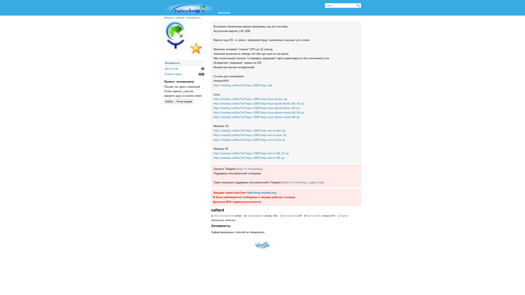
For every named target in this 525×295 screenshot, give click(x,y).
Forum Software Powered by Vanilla (262, 245)
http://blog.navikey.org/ (261, 192)
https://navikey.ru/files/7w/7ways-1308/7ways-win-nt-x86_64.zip (251, 153)
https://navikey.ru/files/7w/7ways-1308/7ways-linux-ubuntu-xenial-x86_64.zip (258, 112)
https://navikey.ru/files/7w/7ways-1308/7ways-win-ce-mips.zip (249, 135)
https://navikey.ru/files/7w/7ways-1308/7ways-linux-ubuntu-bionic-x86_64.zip (258, 103)
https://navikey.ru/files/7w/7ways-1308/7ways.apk (242, 85)
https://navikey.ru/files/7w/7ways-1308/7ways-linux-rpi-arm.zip (250, 99)
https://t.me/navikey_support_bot (302, 182)
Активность (172, 63)
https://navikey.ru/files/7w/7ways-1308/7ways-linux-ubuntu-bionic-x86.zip (256, 108)
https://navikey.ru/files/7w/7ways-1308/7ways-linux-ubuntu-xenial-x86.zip (256, 117)
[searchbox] (343, 5)
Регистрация (184, 101)
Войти (169, 101)
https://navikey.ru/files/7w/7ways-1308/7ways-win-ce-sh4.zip (249, 139)
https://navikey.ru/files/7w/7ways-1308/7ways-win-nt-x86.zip (248, 157)
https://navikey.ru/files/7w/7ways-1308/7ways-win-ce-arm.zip (249, 130)
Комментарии (173, 74)
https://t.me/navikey (249, 168)
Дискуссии (224, 12)
